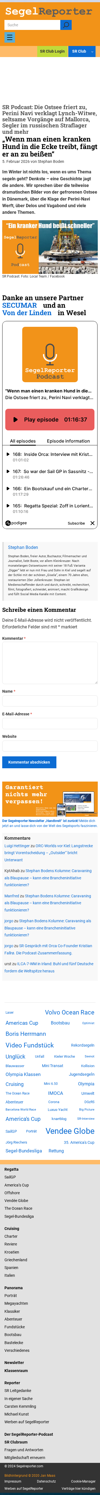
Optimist (88, 1023)
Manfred (11, 896)
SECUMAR (19, 305)
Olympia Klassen (23, 1074)
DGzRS (89, 1102)
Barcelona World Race (21, 1109)
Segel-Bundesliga (24, 1151)
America (11, 1185)
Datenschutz (46, 1481)
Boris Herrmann (26, 1033)
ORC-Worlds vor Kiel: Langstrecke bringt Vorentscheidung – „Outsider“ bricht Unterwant (48, 853)
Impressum (12, 1481)
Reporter (12, 1383)
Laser (10, 1012)
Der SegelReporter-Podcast (28, 1434)
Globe (22, 1200)
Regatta (11, 1169)
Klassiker (12, 1311)
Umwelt (87, 1093)
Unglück (15, 1056)
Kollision (87, 1066)
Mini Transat (52, 1066)
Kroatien (11, 1252)
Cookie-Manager (83, 1481)
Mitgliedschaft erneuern (24, 1457)
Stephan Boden (23, 547)
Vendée (10, 1200)
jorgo (8, 921)
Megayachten (16, 1303)
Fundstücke (14, 1327)
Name (8, 691)
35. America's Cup (79, 1142)
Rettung (56, 1151)
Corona (53, 1102)
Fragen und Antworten (23, 1450)
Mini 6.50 (51, 1084)
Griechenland (15, 1260)
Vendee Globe (70, 1131)
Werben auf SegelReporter (26, 1422)
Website (9, 736)
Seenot (89, 1056)
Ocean (17, 1208)
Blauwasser (15, 1066)
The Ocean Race (17, 1093)
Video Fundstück (30, 1045)
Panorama (13, 1288)
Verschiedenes (16, 1350)
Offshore (12, 1193)
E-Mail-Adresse (17, 714)
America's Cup (23, 1119)
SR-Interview (85, 1119)
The (8, 1208)
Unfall (39, 1056)
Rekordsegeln (82, 1045)
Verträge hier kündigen (79, 1489)
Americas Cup (22, 1023)
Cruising (15, 1084)
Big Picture (86, 1109)
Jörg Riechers (16, 1142)
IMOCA (55, 1093)
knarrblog (59, 1119)
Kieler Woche (64, 1056)
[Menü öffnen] (9, 37)
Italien (9, 1275)
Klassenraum (16, 1370)
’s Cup (24, 1185)
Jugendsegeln (81, 1074)
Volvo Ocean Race (69, 1012)
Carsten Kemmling (20, 1406)
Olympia (86, 1083)
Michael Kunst (16, 1414)
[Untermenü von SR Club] (92, 51)
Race (27, 1208)
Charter (11, 1236)
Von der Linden (27, 313)
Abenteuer (14, 1102)
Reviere (10, 1244)
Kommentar (14, 638)
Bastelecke (13, 1342)
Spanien (11, 1267)
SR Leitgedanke (17, 1390)
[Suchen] (66, 25)
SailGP (11, 1131)
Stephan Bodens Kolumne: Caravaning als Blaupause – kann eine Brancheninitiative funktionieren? (48, 878)
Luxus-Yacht (58, 1110)
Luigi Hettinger (17, 846)
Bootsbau (60, 1023)
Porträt (31, 1131)
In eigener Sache (18, 1398)
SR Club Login (52, 51)
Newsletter (14, 1362)
